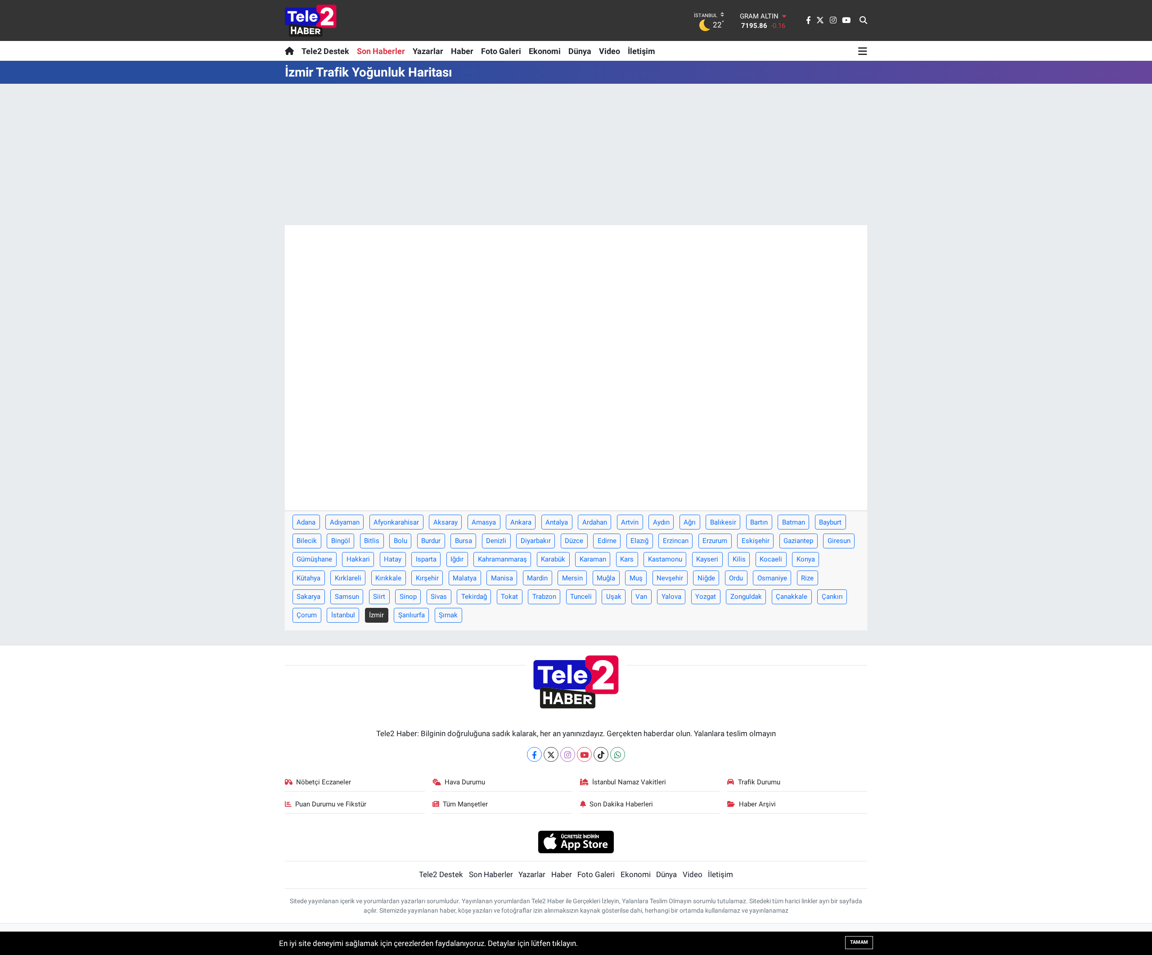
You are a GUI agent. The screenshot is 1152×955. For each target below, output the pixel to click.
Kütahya (308, 578)
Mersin (572, 578)
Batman (793, 522)
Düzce (574, 541)
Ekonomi (545, 51)
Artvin (630, 522)
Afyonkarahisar (396, 522)
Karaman (593, 559)
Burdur (431, 541)
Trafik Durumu (759, 782)
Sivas (439, 597)
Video (609, 51)
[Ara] (863, 21)
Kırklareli (348, 578)
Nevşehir (670, 578)
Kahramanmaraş (502, 559)
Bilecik (307, 541)
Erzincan (675, 541)
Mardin (537, 578)
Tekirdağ (474, 597)
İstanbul (343, 615)
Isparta (426, 559)
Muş (636, 578)
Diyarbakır (536, 541)
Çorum (307, 615)
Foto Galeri (501, 51)
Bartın (759, 522)
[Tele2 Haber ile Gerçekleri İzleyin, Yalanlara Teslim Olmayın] (311, 20)
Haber (462, 51)
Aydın (661, 522)
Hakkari (358, 559)
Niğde (706, 578)
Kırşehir (427, 578)
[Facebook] (534, 754)
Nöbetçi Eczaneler (323, 782)
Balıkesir (723, 522)
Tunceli (581, 597)
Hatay (392, 559)
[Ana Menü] (862, 51)
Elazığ (639, 541)
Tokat (509, 597)
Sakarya (308, 597)
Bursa (463, 541)
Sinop (408, 597)
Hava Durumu (465, 782)
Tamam (859, 942)
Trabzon (544, 597)
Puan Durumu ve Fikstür (330, 804)
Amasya (484, 522)
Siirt (379, 597)
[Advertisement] (576, 154)
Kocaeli (771, 559)
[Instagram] (567, 754)
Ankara (520, 522)
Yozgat (705, 597)
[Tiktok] (601, 754)
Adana (306, 522)
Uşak (613, 597)
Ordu (736, 578)
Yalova (671, 597)
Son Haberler (381, 51)
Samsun (347, 597)
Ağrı (690, 522)
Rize (807, 578)
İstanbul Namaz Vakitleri (629, 782)
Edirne (607, 541)
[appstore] (576, 841)
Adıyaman (345, 522)
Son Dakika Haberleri (621, 804)
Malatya (465, 578)
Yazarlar (428, 51)
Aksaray (445, 522)
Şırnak (448, 615)
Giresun (839, 541)
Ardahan (594, 522)
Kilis (739, 559)
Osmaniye (772, 578)
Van (641, 597)
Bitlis (371, 541)
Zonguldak (746, 597)
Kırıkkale (388, 578)
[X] (551, 754)
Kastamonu (665, 559)
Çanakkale (791, 597)
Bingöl (340, 541)
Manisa (502, 578)
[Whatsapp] (617, 754)
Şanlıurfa (411, 615)
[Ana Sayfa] (291, 51)
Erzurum (714, 541)
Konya (805, 559)
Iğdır (457, 559)
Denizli (496, 541)
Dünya (579, 51)
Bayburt (830, 522)
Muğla (606, 578)
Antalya (556, 522)
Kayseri (707, 559)
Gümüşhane (314, 559)
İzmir (376, 615)
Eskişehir (756, 541)
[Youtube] (584, 754)
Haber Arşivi (757, 804)
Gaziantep (798, 541)
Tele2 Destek (325, 51)
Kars (627, 559)
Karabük (553, 559)
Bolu (400, 541)
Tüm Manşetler (465, 804)
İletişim (641, 51)
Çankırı (832, 597)
